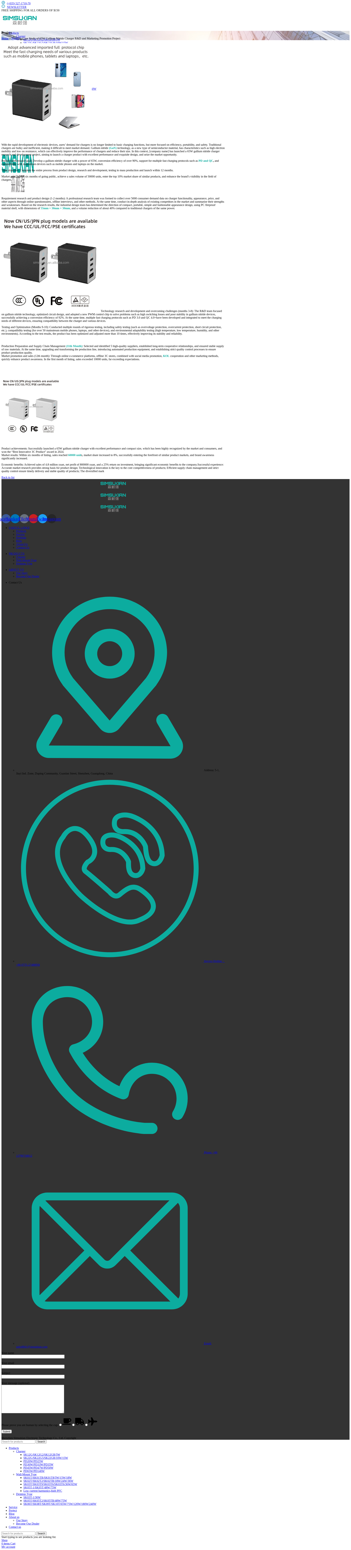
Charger (20, 36)
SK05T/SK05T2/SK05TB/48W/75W (45, 1500)
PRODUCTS (16, 553)
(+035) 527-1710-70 (19, 3)
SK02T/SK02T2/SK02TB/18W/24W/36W (48, 1480)
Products (21, 531)
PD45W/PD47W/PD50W (38, 1467)
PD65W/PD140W (34, 1471)
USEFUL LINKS (19, 527)
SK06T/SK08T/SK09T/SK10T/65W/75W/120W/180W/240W (59, 1503)
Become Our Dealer (27, 576)
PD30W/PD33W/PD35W (38, 1464)
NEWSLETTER (17, 7)
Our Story (22, 573)
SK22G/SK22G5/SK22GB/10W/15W (45, 42)
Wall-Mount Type (26, 560)
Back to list (7, 477)
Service (20, 534)
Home (5, 38)
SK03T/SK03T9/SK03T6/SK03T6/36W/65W (50, 1484)
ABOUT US (16, 569)
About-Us (22, 544)
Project (16, 38)
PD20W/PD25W (33, 1461)
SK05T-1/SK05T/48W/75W (39, 1487)
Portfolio (21, 537)
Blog (19, 540)
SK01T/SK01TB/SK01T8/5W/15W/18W (47, 1477)
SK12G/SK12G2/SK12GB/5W (41, 1454)
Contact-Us (22, 547)
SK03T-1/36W (32, 1497)
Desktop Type (24, 563)
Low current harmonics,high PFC (42, 1490)
